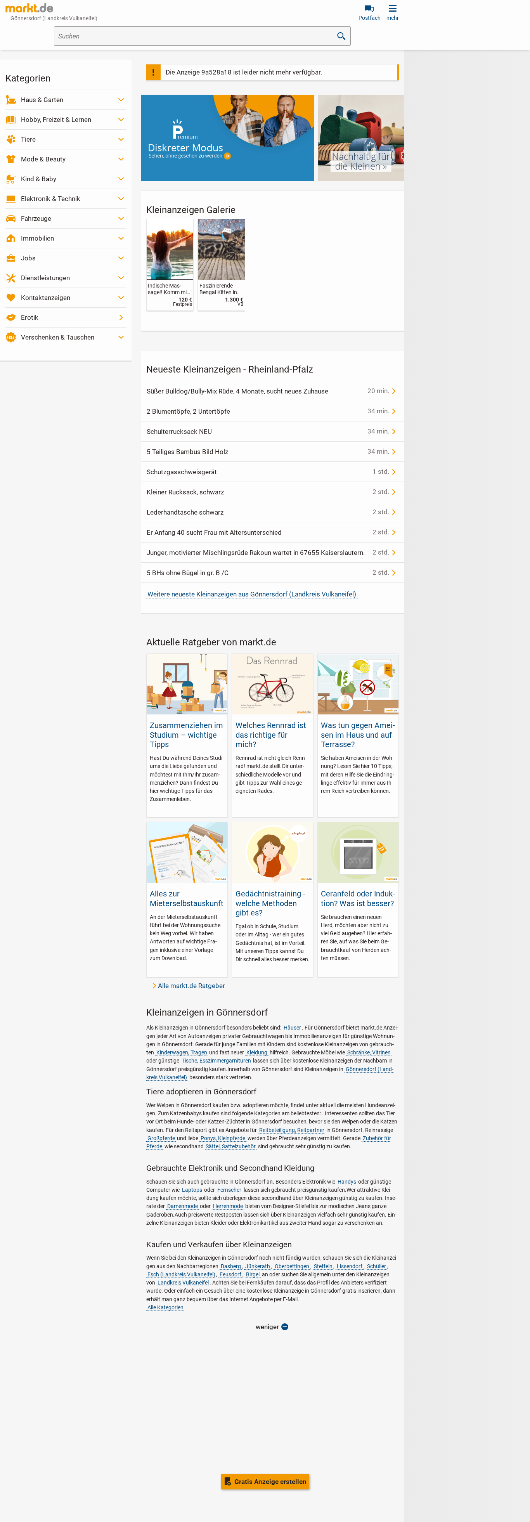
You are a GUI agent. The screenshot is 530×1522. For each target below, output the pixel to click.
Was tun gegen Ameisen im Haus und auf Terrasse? (358, 735)
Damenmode (182, 1206)
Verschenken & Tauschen (57, 337)
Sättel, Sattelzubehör (231, 1146)
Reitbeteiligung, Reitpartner (291, 1130)
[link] (170, 264)
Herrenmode (228, 1206)
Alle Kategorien (165, 1307)
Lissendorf (349, 1266)
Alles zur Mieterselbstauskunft (186, 898)
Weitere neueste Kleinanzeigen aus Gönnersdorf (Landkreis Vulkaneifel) (251, 594)
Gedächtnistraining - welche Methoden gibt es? (270, 903)
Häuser (292, 1027)
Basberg (231, 1266)
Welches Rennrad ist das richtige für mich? (271, 735)
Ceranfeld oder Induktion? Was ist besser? (358, 898)
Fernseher (229, 1190)
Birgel (253, 1274)
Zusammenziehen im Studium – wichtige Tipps (186, 735)
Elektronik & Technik (50, 199)
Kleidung (256, 1052)
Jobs (28, 258)
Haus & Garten (42, 100)
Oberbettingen (292, 1266)
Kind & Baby (38, 179)
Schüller (376, 1266)
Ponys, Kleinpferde (223, 1138)
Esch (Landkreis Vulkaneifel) (181, 1274)
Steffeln (323, 1266)
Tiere (28, 139)
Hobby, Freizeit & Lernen (56, 119)
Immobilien (37, 238)
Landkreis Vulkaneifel (183, 1282)
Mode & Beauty (43, 159)
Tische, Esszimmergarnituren (216, 1060)
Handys (347, 1182)
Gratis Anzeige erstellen (270, 1482)
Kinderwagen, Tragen (181, 1052)
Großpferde (161, 1138)
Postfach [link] (370, 18)
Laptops (192, 1190)
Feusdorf (230, 1274)
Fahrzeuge (36, 218)
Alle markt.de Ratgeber (191, 986)
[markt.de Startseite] (29, 7)
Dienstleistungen (45, 278)
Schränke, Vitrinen (369, 1052)
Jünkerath (257, 1266)
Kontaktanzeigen (45, 298)
